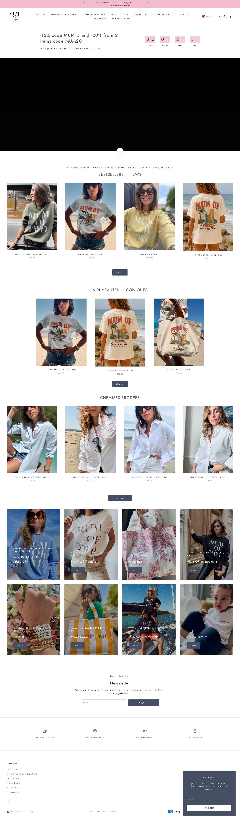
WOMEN (114, 14)
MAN (126, 14)
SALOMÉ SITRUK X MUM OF (94, 14)
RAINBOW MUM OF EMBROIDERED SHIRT (149, 477)
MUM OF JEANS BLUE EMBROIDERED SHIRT (208, 477)
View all (120, 384)
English (33, 812)
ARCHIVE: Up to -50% (121, 18)
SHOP (9, 138)
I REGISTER (209, 808)
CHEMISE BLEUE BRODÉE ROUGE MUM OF (32, 477)
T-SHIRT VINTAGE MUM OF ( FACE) (90, 254)
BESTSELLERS (111, 174)
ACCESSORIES (100, 18)
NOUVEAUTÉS (105, 290)
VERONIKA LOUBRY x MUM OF (64, 14)
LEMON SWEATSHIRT (149, 254)
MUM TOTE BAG (140, 14)
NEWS (135, 174)
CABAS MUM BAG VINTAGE (179, 370)
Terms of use (13, 792)
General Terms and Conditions (22, 774)
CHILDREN (183, 14)
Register (143, 702)
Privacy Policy (13, 783)
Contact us (12, 769)
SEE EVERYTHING (120, 498)
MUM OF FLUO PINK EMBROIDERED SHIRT (91, 477)
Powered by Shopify (110, 812)
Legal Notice (13, 778)
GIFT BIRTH (40, 14)
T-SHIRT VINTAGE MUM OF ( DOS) (208, 255)
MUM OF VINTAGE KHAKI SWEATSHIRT (31, 254)
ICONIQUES (136, 290)
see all (119, 272)
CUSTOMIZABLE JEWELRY (163, 14)
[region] (120, 104)
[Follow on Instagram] (8, 802)
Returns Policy (13, 787)
